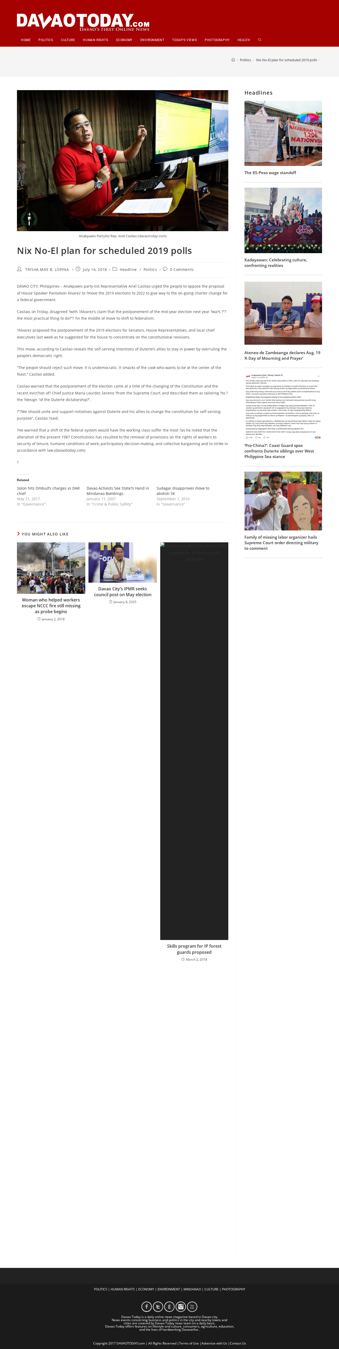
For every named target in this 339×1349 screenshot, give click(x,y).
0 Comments (182, 269)
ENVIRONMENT (169, 1289)
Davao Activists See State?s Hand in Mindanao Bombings (118, 491)
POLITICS (100, 1289)
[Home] (233, 60)
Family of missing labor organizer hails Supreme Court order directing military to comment (281, 542)
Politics (150, 269)
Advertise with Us (214, 1343)
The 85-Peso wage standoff (270, 172)
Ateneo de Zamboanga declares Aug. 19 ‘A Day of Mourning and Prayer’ (282, 355)
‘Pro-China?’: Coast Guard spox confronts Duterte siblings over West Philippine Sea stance (279, 451)
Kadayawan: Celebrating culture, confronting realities (275, 262)
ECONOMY (146, 1289)
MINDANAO (192, 1289)
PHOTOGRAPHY (233, 1289)
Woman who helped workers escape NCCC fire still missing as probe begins (51, 606)
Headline (128, 269)
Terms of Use (189, 1343)
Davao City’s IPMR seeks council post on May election (122, 591)
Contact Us (238, 1343)
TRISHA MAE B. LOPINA (47, 269)
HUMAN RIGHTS (123, 1289)
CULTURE (211, 1289)
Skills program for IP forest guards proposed (194, 949)
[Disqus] (122, 1035)
